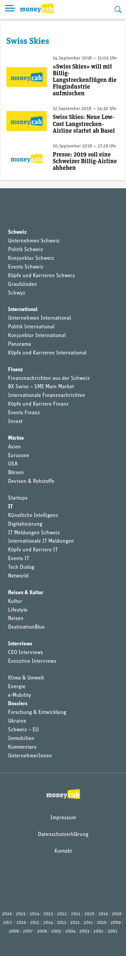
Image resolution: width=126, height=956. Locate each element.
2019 (103, 914)
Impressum (63, 818)
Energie (17, 686)
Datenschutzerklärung (63, 834)
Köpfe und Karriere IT (33, 550)
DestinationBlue (26, 627)
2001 (112, 931)
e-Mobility (19, 695)
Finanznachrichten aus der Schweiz (49, 378)
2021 (75, 914)
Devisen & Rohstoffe (31, 481)
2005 (56, 931)
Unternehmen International (39, 318)
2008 (14, 931)
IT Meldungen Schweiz (34, 533)
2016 (21, 923)
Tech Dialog (21, 567)
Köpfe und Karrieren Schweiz (41, 276)
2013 (61, 923)
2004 (70, 931)
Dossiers (18, 704)
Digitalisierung (25, 524)
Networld (18, 576)
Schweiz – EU (23, 730)
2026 (7, 914)
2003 (84, 931)
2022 (62, 914)
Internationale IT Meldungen (41, 541)
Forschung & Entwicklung (37, 712)
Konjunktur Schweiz (31, 258)
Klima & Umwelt (26, 678)
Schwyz (16, 293)
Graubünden (22, 284)
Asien (14, 447)
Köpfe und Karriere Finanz (38, 404)
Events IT (18, 558)
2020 (89, 914)
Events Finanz (24, 413)
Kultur (15, 601)
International (23, 309)
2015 (34, 923)
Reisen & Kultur (25, 593)
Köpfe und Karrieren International (47, 353)
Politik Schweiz (25, 249)
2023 (48, 914)
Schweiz (17, 232)
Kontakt (63, 851)
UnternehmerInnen (30, 756)
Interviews (20, 644)
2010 (102, 923)
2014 (48, 923)
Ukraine (17, 721)
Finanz (15, 370)
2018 (116, 914)
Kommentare (22, 747)
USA (12, 464)
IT (10, 507)
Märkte (16, 438)
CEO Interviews (25, 652)
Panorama (19, 344)
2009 (116, 923)
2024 (34, 914)
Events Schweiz (25, 267)
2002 (98, 931)
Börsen (16, 472)
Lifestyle (18, 610)
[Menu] (10, 9)
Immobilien (21, 738)
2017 (7, 923)
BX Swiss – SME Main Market (41, 387)
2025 (21, 914)
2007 (28, 931)
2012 (75, 923)
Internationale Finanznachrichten (46, 395)
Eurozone (18, 455)
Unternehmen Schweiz (33, 241)
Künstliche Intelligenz (33, 515)
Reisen (16, 618)
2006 (42, 931)
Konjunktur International (37, 335)
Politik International (31, 327)
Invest (15, 421)
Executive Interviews (32, 661)
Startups (18, 498)
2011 (88, 923)
